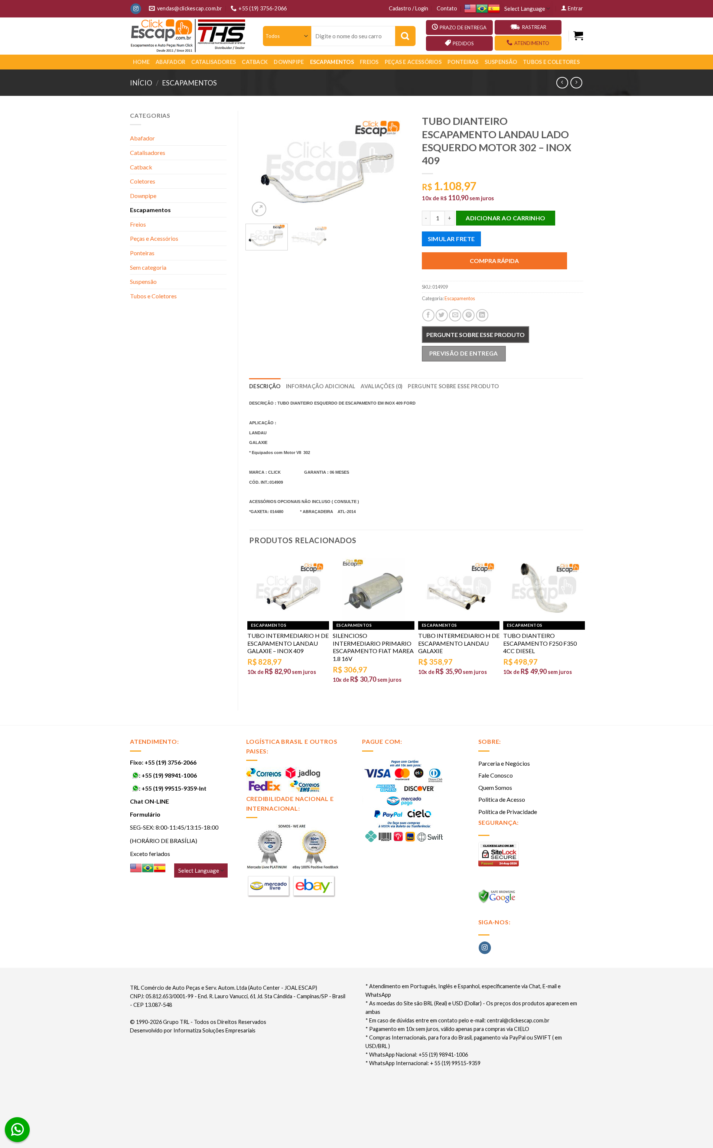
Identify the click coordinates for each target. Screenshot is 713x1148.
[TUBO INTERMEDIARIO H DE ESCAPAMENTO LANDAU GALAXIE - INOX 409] (288, 589)
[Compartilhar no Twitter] (442, 315)
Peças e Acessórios (413, 62)
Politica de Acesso (501, 799)
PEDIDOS (463, 43)
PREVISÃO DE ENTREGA (463, 353)
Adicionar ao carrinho (505, 217)
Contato (447, 8)
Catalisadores (213, 62)
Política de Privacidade (507, 811)
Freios (369, 62)
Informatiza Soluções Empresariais (214, 1030)
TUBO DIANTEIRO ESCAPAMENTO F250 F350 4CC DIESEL (540, 643)
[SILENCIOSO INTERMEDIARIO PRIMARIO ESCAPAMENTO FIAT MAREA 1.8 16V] (373, 589)
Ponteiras (463, 62)
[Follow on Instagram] (135, 8)
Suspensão (501, 62)
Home (141, 62)
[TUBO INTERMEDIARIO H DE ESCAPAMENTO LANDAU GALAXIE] (459, 589)
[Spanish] (494, 8)
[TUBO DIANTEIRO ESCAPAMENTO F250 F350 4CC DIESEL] (544, 589)
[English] (470, 8)
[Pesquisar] (405, 36)
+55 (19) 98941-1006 (169, 775)
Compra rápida (494, 260)
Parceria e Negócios (504, 763)
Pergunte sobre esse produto (475, 334)
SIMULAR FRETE (451, 238)
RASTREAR (534, 27)
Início (141, 83)
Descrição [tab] (265, 386)
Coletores (142, 181)
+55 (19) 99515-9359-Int (173, 788)
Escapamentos (332, 62)
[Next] (398, 164)
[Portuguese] (482, 8)
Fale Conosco (495, 775)
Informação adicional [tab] (321, 386)
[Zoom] (259, 209)
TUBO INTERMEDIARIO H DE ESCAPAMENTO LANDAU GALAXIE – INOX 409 (288, 643)
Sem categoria (148, 267)
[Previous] (261, 164)
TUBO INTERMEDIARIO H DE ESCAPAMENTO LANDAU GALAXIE (458, 643)
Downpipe (289, 62)
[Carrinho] (578, 35)
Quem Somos (495, 787)
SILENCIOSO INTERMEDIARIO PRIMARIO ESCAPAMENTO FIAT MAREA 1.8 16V (373, 647)
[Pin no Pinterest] (468, 315)
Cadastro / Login (408, 8)
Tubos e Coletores (551, 62)
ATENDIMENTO (531, 43)
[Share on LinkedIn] (482, 315)
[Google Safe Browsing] (497, 898)
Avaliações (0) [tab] (382, 386)
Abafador (170, 62)
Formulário (145, 814)
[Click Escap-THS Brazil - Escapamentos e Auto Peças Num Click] (189, 36)
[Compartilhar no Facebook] (428, 315)
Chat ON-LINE (149, 801)
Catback (255, 62)
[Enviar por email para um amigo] (455, 315)
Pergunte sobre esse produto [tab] (453, 386)
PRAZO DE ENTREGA (463, 27)
